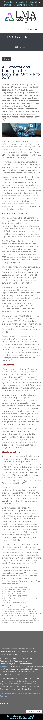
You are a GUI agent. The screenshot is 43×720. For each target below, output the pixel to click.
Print (6, 59)
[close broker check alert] (40, 2)
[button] (32, 29)
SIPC (8, 666)
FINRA (2, 666)
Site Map (4, 703)
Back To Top (33, 711)
